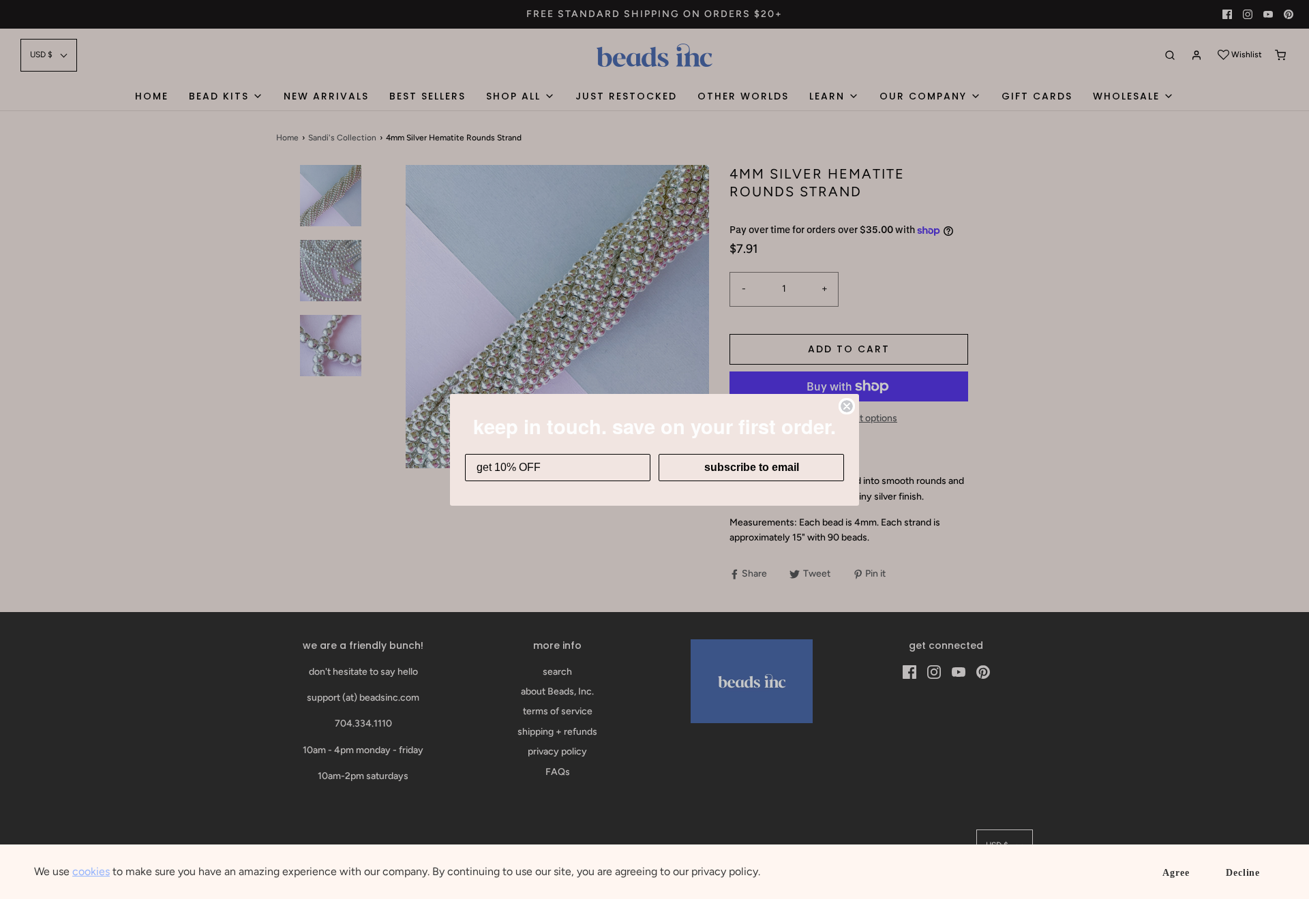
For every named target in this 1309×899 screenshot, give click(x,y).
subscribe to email (751, 467)
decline (1243, 873)
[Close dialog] (847, 406)
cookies (91, 871)
